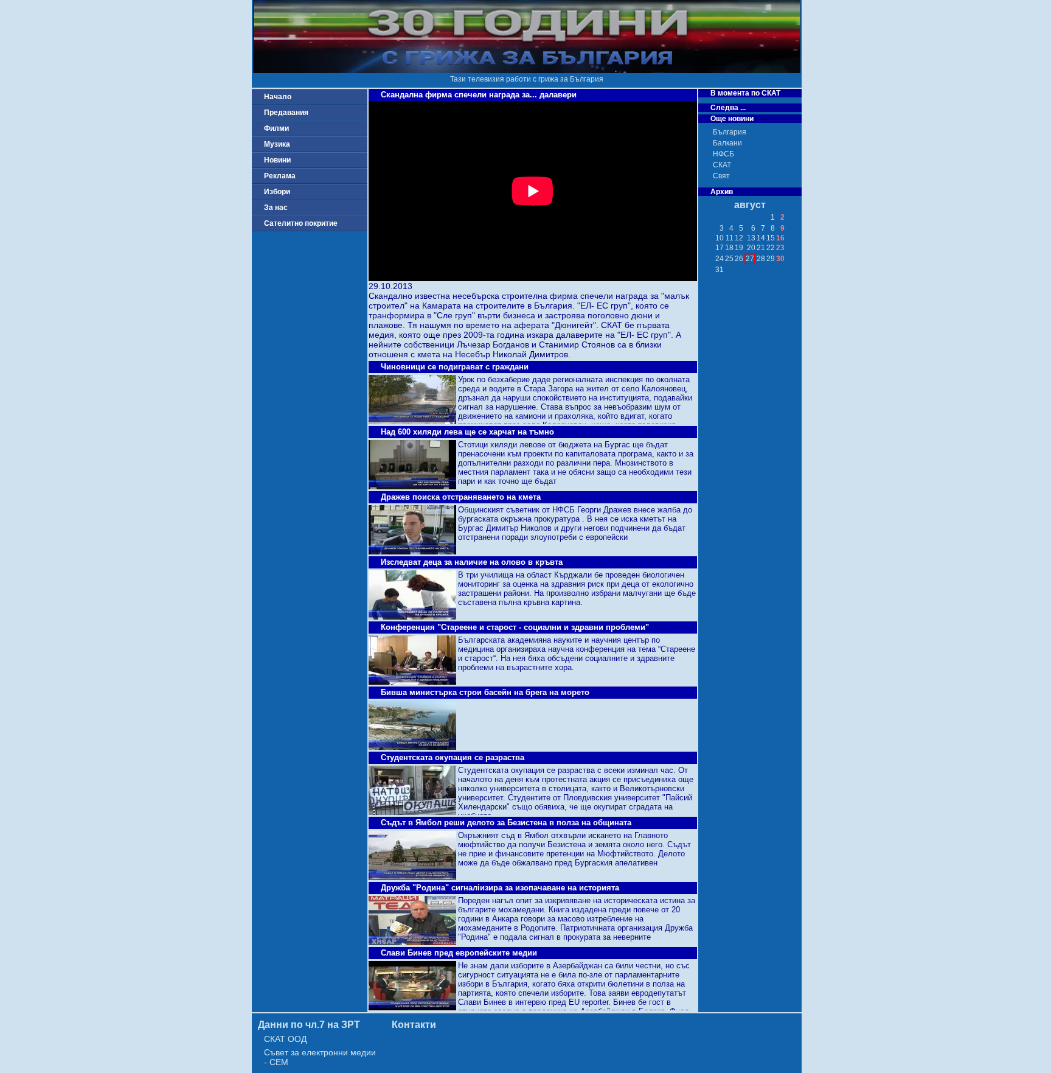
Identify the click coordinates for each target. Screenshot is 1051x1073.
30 (780, 258)
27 (750, 258)
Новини (277, 160)
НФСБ (723, 154)
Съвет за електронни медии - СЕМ (320, 1057)
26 (739, 258)
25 (729, 258)
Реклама (280, 176)
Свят (721, 176)
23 (780, 247)
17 (719, 247)
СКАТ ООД (285, 1039)
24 (719, 258)
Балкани (727, 143)
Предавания (286, 112)
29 (770, 258)
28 (761, 258)
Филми (276, 128)
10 (719, 238)
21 (761, 247)
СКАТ (722, 165)
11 (730, 238)
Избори (277, 191)
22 (770, 247)
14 (761, 238)
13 (751, 238)
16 (780, 238)
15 (770, 238)
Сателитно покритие (301, 223)
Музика (277, 144)
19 (739, 247)
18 (729, 247)
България (729, 132)
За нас (276, 207)
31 (719, 269)
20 (751, 247)
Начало (277, 97)
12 (739, 238)
